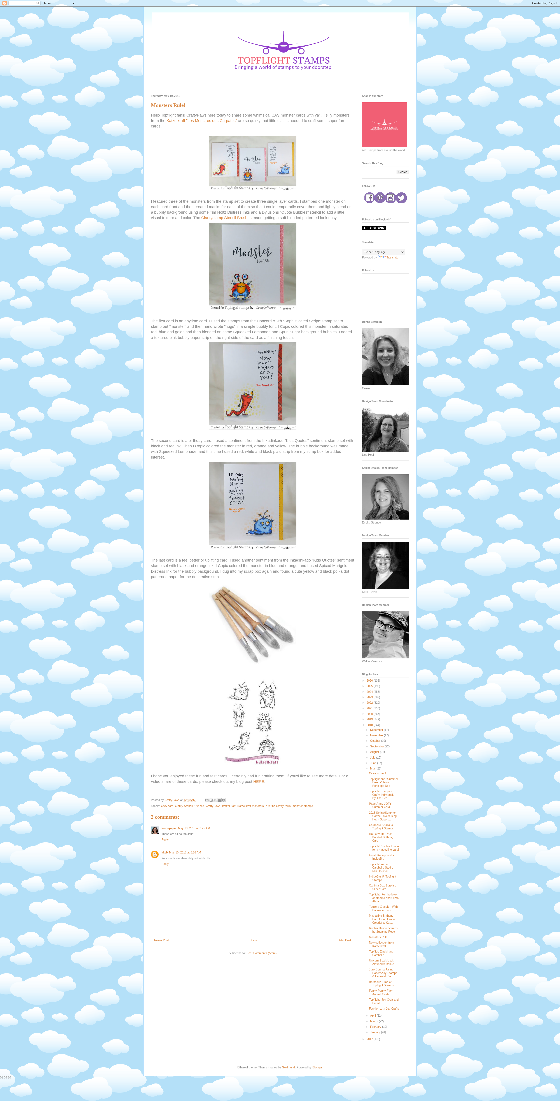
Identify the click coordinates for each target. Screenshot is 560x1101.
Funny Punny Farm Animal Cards (381, 992)
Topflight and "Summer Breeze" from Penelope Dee (383, 782)
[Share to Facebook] (219, 800)
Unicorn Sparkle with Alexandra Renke (382, 962)
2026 (370, 680)
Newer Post (161, 940)
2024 (370, 691)
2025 (370, 686)
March (374, 1021)
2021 (370, 708)
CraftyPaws (213, 806)
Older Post (344, 940)
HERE (258, 781)
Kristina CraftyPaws (278, 806)
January (375, 1032)
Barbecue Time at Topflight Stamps (381, 983)
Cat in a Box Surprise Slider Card (382, 887)
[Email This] (207, 800)
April (373, 1015)
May (373, 768)
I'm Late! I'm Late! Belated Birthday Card (381, 837)
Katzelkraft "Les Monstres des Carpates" (201, 121)
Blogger (317, 1067)
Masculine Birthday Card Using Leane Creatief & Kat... (382, 919)
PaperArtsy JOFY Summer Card (380, 805)
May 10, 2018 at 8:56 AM (185, 852)
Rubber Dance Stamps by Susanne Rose (383, 930)
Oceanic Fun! (377, 773)
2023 (370, 697)
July (373, 757)
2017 (370, 1039)
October (375, 740)
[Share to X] (215, 800)
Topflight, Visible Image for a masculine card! (384, 848)
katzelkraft (229, 806)
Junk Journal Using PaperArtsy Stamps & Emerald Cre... (383, 973)
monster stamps (302, 806)
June (373, 763)
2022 (370, 702)
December (377, 729)
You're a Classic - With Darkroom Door (383, 908)
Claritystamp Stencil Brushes (226, 218)
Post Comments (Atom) (261, 953)
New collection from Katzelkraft (381, 944)
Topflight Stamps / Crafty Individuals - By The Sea (382, 795)
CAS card (167, 806)
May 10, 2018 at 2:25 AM (194, 828)
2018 (370, 725)
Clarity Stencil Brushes (189, 806)
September (377, 746)
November (377, 735)
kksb (164, 852)
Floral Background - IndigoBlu (381, 857)
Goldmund (288, 1067)
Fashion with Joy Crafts (384, 1008)
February (376, 1026)
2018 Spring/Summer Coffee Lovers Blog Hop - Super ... (383, 816)
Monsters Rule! (378, 937)
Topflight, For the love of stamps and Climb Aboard (384, 898)
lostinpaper (169, 828)
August (375, 752)
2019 (370, 719)
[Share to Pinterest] (223, 800)
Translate (392, 257)
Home (253, 940)
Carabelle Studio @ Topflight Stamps (381, 826)
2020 (370, 713)
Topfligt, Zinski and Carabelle (381, 953)
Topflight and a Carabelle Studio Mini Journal (381, 868)
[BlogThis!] (211, 800)
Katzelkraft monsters (250, 806)
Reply (165, 839)
